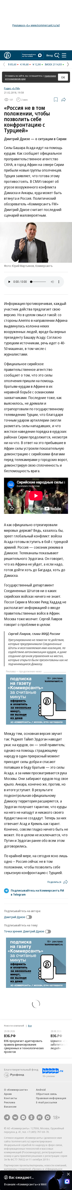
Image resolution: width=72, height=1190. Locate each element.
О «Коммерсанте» (16, 1089)
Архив (8, 1094)
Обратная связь (46, 1094)
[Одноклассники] (31, 1117)
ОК (63, 77)
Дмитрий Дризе (14, 917)
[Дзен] (23, 1117)
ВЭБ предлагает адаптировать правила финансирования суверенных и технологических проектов (24, 1046)
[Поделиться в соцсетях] (63, 99)
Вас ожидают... (21, 1177)
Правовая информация (51, 1098)
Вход (49, 55)
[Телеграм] (7, 1117)
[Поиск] (57, 55)
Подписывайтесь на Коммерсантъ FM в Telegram (37, 892)
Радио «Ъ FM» (12, 88)
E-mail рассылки (46, 1102)
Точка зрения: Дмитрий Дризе (24, 931)
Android (41, 1089)
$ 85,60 (12, 64)
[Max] (48, 1117)
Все (30, 1025)
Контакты (10, 1098)
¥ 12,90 (37, 64)
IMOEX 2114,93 (53, 64)
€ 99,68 (24, 64)
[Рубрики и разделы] (64, 55)
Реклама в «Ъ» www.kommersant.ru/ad (36, 25)
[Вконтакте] (15, 1117)
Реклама (9, 1102)
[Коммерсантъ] (7, 55)
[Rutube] (40, 1117)
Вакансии (10, 1106)
